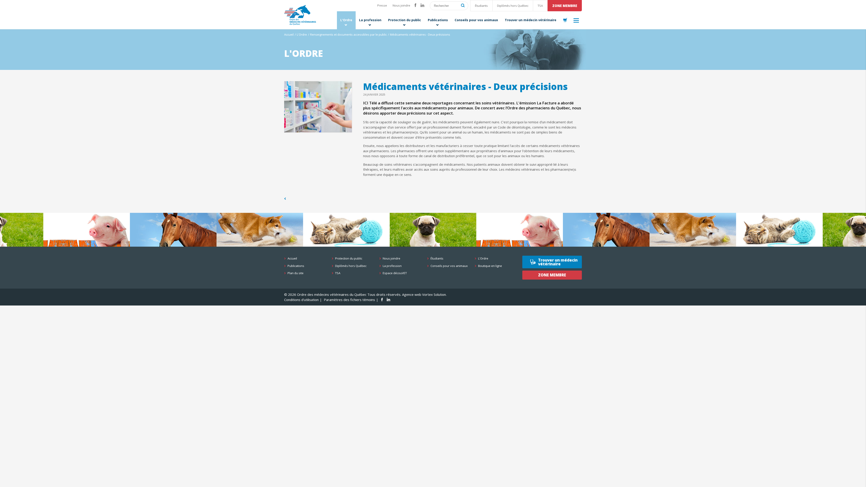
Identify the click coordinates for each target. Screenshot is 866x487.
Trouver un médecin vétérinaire (558, 261)
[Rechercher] (463, 6)
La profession (392, 265)
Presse (382, 5)
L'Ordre (302, 34)
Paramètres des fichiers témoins (349, 299)
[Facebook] (415, 5)
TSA (540, 6)
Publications (296, 265)
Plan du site (296, 273)
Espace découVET (395, 273)
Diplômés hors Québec (512, 6)
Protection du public (348, 258)
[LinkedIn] (422, 5)
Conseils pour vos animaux (449, 265)
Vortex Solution (434, 294)
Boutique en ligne (490, 265)
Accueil (289, 34)
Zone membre (564, 5)
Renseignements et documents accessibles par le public (348, 34)
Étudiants (481, 6)
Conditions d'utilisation (301, 299)
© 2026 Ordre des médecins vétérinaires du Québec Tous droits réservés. (342, 294)
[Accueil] (300, 15)
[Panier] (565, 20)
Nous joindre (401, 5)
